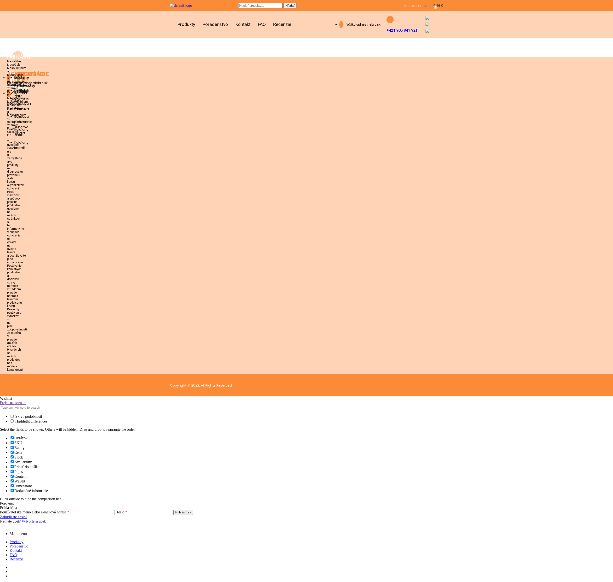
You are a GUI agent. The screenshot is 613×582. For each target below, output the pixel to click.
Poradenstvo (215, 24)
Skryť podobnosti (28, 416)
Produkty (186, 24)
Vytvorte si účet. (34, 521)
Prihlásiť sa (183, 512)
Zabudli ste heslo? (13, 517)
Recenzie (282, 24)
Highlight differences (30, 421)
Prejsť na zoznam (13, 403)
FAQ (262, 24)
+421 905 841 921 (402, 30)
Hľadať (290, 5)
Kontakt (242, 24)
